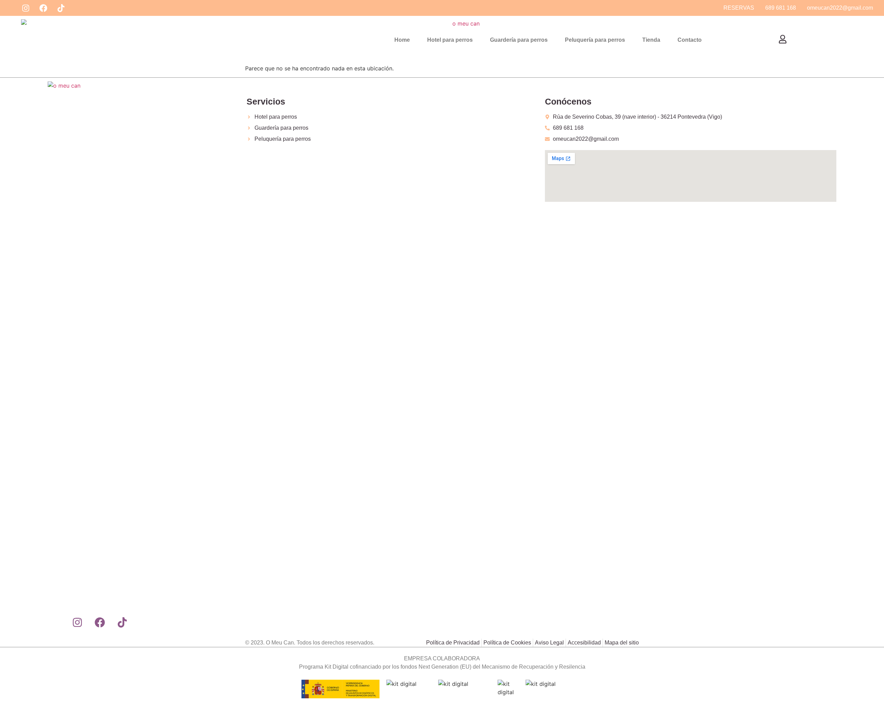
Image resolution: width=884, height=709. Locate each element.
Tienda (651, 40)
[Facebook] (43, 8)
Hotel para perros (450, 40)
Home (402, 40)
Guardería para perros (519, 40)
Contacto (690, 40)
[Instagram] (25, 8)
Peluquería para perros (595, 40)
